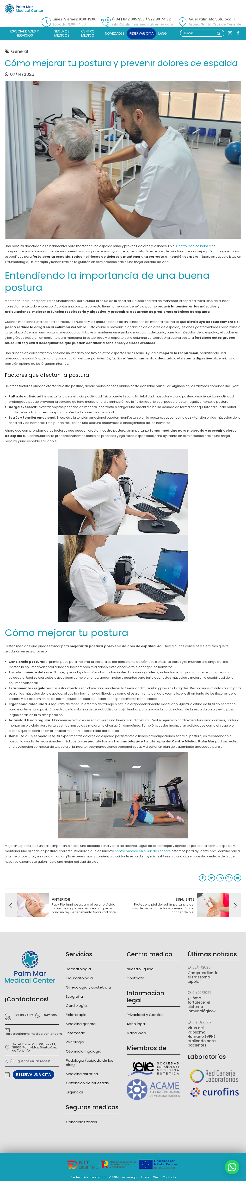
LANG (162, 34)
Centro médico (88, 33)
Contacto (135, 978)
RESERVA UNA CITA (33, 1074)
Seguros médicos (61, 33)
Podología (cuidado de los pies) (89, 1062)
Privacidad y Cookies (145, 1014)
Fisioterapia (76, 1014)
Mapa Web (136, 1032)
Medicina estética (82, 1073)
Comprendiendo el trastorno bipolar (203, 977)
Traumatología (79, 978)
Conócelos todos (81, 1121)
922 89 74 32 (23, 1015)
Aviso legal (136, 1023)
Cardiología (76, 1005)
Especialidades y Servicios (24, 33)
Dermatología (78, 968)
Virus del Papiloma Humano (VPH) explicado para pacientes (202, 1036)
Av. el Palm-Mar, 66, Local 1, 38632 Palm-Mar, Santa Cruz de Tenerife (35, 1047)
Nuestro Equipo (140, 968)
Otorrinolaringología (83, 1051)
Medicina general (81, 1023)
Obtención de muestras (87, 1082)
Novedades (114, 34)
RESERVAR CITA (141, 34)
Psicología (75, 1042)
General (19, 51)
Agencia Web (150, 1177)
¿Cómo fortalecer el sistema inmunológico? (201, 1005)
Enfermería (75, 1032)
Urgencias (75, 1092)
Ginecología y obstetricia (88, 987)
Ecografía (74, 996)
